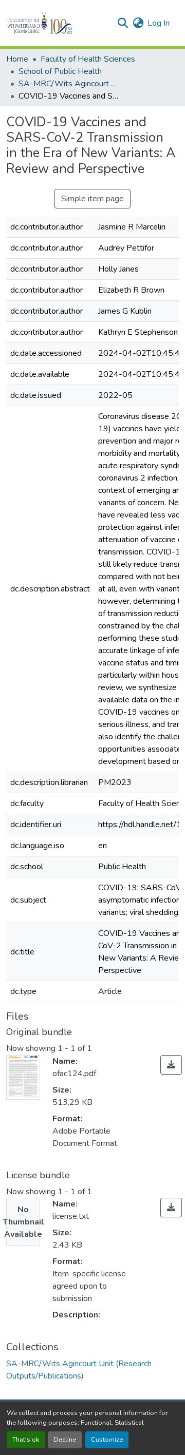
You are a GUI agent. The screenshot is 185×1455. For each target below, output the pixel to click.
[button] (57, 23)
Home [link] (17, 59)
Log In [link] (158, 23)
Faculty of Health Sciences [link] (88, 59)
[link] (171, 1065)
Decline (64, 1439)
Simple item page (92, 198)
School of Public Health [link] (60, 71)
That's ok (25, 1439)
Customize (107, 1439)
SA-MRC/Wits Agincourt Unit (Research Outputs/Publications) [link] (69, 83)
